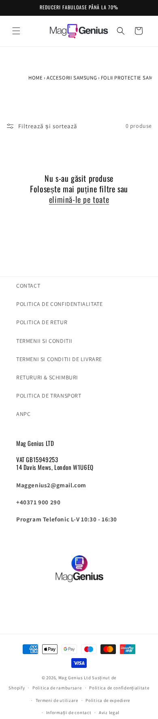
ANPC (23, 414)
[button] (16, 31)
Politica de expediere (107, 700)
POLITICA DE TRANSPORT (48, 395)
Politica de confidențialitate (119, 688)
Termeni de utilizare (57, 700)
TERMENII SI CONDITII (44, 340)
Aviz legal (109, 712)
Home (35, 77)
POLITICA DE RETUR (41, 322)
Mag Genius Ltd (74, 677)
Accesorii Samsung (72, 77)
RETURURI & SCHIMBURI (47, 377)
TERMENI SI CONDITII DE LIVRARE (59, 359)
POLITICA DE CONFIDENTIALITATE (59, 304)
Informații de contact (69, 712)
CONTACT (28, 285)
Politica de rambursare (56, 688)
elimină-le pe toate (79, 199)
